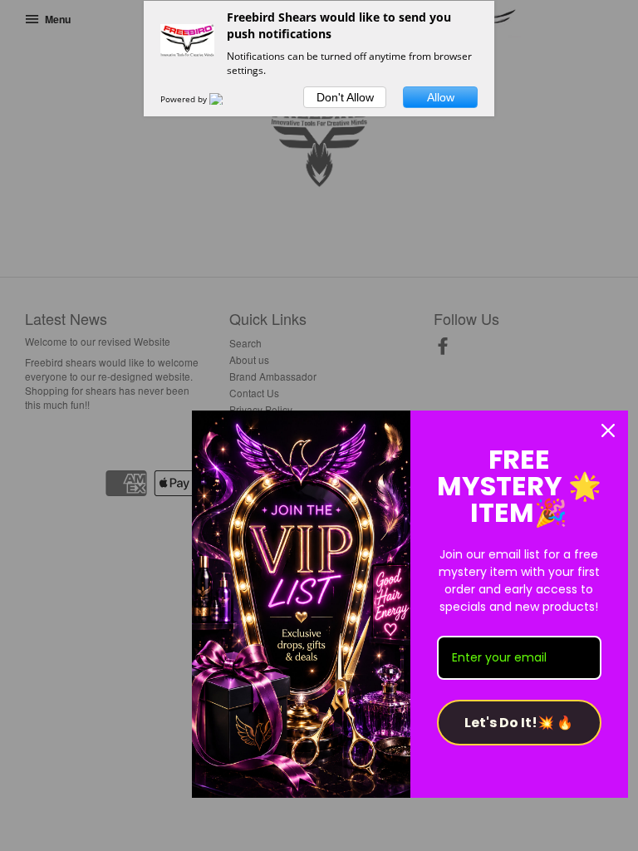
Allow (440, 97)
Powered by (184, 99)
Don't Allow (345, 97)
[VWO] (226, 99)
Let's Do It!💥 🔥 (518, 722)
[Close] (608, 430)
